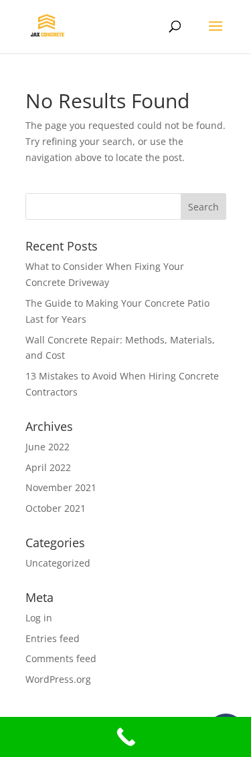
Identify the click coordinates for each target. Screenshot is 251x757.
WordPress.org (58, 679)
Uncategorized (57, 563)
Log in (38, 617)
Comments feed (60, 658)
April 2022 (48, 467)
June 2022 (47, 446)
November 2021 (60, 487)
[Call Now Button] (125, 737)
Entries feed (52, 638)
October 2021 (55, 508)
